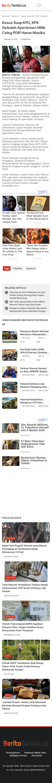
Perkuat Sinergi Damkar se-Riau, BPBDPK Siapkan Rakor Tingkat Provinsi (34, 370)
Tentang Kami (13, 752)
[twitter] (10, 277)
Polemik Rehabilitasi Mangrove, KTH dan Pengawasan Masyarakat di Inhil (34, 401)
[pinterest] (21, 277)
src (16, 185)
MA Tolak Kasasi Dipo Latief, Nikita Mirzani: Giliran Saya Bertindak (27, 303)
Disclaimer (37, 755)
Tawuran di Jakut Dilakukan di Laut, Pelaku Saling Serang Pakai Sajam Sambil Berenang (28, 295)
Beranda (5, 16)
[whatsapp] (15, 277)
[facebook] (4, 277)
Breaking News (28, 375)
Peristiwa (10, 538)
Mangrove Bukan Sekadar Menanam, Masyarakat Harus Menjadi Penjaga (28, 309)
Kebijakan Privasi (18, 755)
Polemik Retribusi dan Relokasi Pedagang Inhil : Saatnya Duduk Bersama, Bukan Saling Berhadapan (34, 385)
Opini (8, 695)
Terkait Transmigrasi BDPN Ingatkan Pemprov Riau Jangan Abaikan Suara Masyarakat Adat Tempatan (23, 627)
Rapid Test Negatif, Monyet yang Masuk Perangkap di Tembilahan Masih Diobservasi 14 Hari (24, 549)
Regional (15, 16)
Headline (17, 268)
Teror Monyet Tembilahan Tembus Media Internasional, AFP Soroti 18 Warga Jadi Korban (25, 588)
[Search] (44, 5)
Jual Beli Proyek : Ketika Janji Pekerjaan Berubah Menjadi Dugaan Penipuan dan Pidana (24, 705)
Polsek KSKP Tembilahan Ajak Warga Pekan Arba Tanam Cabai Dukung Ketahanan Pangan (23, 666)
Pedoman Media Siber (35, 752)
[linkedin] (26, 277)
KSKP (8, 656)
